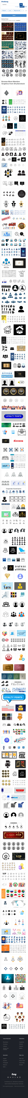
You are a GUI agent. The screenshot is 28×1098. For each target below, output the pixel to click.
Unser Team (22, 1060)
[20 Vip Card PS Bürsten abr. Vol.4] (20, 27)
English (4, 1058)
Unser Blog (21, 1062)
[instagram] (15, 1077)
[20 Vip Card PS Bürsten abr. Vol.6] (7, 64)
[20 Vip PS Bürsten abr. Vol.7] (20, 54)
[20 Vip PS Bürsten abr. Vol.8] (7, 54)
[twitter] (10, 1077)
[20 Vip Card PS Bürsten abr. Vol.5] (7, 45)
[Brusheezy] (4, 2)
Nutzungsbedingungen (8, 1086)
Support (21, 1046)
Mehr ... (5, 1066)
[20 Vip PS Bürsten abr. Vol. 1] (20, 36)
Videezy (5, 1046)
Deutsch (5, 1064)
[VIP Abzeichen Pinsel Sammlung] (7, 73)
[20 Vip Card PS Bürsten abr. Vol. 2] (7, 36)
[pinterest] (12, 1077)
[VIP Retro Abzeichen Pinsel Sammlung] (20, 73)
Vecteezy (5, 1044)
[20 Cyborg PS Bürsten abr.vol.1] (20, 64)
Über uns (21, 1058)
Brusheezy (5, 1042)
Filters (14, 15)
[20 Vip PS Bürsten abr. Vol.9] (20, 45)
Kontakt (21, 1064)
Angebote (21, 1042)
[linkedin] (19, 1077)
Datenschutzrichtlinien (19, 1086)
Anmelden (22, 6)
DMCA (20, 1048)
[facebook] (8, 1077)
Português (5, 1062)
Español (5, 1060)
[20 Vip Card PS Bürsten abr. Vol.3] (7, 27)
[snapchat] (17, 1077)
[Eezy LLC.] (14, 1074)
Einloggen (17, 6)
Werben (21, 1044)
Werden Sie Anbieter (5, 1049)
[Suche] (21, 4)
